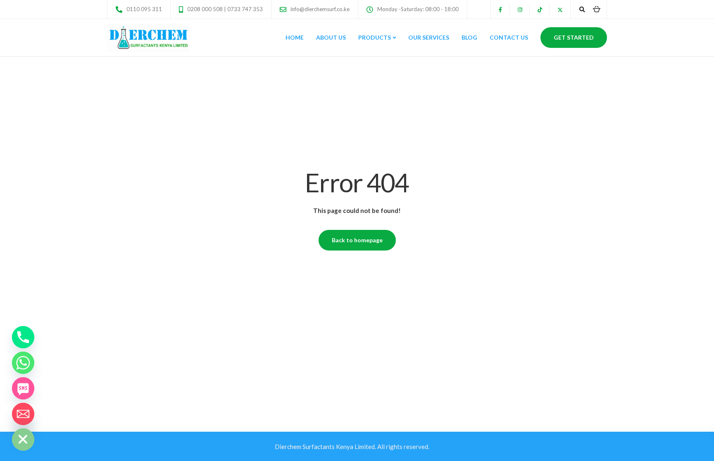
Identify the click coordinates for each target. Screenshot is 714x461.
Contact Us (509, 37)
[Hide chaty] (23, 439)
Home (295, 37)
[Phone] (23, 337)
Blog (469, 37)
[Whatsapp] (23, 363)
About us (331, 37)
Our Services (428, 37)
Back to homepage (357, 240)
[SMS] (23, 388)
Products (374, 37)
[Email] (23, 414)
